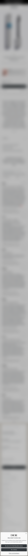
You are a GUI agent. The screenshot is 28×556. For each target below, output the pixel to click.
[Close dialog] (26, 533)
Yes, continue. (14, 549)
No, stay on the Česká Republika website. (14, 545)
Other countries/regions (14, 553)
